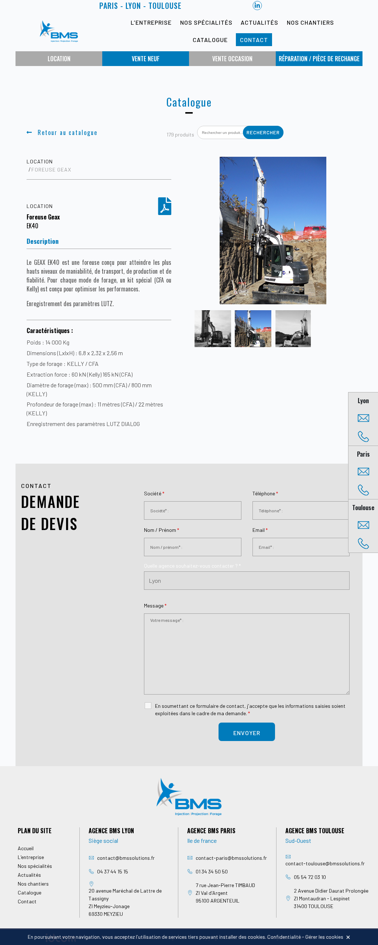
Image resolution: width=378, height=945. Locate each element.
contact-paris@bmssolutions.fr (231, 858)
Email (260, 530)
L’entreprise (151, 22)
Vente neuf (145, 58)
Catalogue (210, 39)
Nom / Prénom (161, 530)
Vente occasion (232, 58)
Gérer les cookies (324, 937)
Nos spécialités (206, 22)
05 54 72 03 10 (310, 877)
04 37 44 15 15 (112, 871)
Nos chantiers (310, 22)
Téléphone (265, 493)
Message (155, 605)
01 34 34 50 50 (212, 871)
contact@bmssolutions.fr (126, 858)
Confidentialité (284, 937)
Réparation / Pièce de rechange (319, 58)
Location (59, 58)
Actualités (259, 22)
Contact (254, 39)
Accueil (26, 848)
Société (154, 493)
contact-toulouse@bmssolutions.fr (325, 863)
